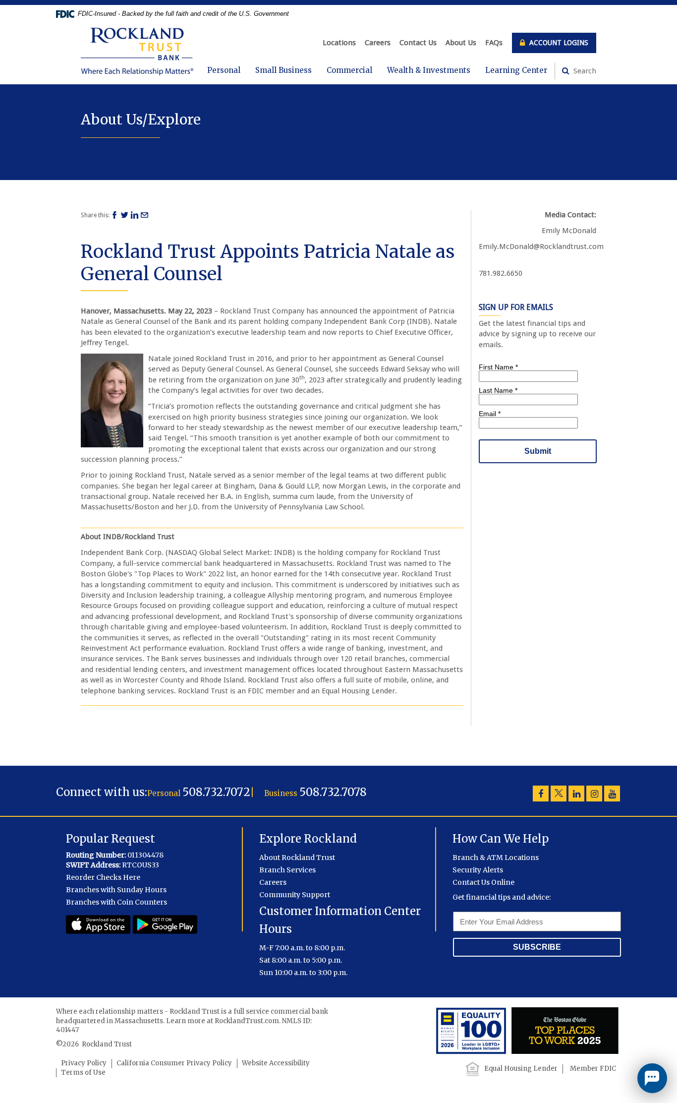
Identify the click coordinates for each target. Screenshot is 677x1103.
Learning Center (516, 70)
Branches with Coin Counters (116, 902)
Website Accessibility (276, 1063)
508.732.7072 (216, 792)
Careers (378, 42)
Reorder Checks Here (103, 877)
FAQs (494, 42)
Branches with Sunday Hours (116, 889)
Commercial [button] (349, 70)
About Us (461, 42)
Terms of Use (83, 1072)
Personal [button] (223, 70)
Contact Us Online (483, 882)
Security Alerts (477, 869)
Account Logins (557, 43)
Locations (339, 42)
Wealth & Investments (428, 70)
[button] (652, 1078)
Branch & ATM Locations (495, 857)
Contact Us (418, 42)
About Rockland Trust (297, 857)
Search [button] (583, 70)
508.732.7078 (333, 792)
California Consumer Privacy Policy (174, 1063)
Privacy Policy (84, 1063)
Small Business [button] (283, 70)
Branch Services (287, 869)
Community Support (294, 894)
